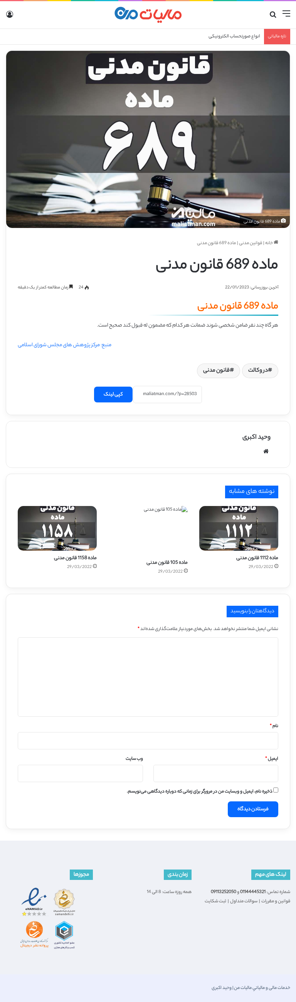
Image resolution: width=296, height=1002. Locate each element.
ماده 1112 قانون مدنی (257, 558)
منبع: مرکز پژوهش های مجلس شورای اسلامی (64, 345)
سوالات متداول (243, 901)
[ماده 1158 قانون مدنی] (57, 528)
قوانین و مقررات (275, 901)
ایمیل (271, 759)
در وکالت (258, 370)
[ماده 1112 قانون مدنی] (238, 528)
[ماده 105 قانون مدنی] (147, 530)
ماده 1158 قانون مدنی (75, 558)
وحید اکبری (256, 437)
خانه (269, 243)
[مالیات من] (148, 15)
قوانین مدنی (250, 243)
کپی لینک (113, 394)
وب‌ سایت (134, 759)
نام (274, 726)
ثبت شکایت (215, 901)
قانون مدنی (216, 370)
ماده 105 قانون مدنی (167, 563)
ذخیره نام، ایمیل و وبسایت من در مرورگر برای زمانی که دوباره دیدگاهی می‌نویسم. (199, 792)
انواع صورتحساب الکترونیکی (234, 36)
